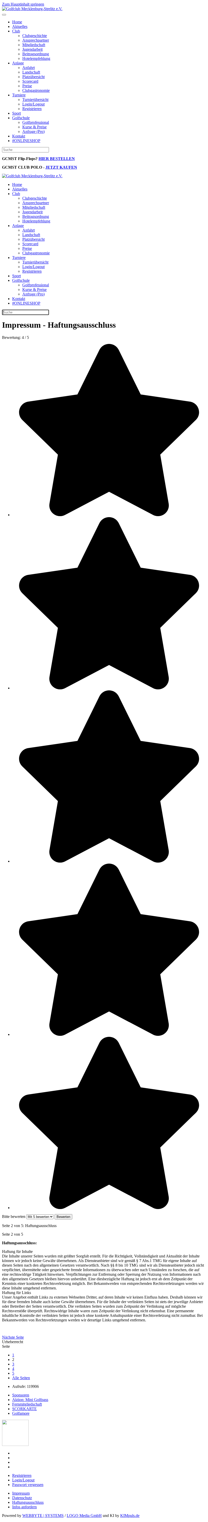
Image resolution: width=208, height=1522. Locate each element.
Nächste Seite (13, 1337)
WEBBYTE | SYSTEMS (43, 1515)
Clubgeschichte (34, 35)
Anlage (18, 63)
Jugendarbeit (32, 49)
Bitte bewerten (13, 1216)
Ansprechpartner (35, 40)
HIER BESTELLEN (57, 158)
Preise (27, 86)
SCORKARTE (24, 1409)
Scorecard (30, 81)
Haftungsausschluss (28, 1502)
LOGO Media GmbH (84, 1515)
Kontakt (18, 136)
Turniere (19, 95)
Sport (16, 113)
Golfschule (21, 118)
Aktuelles (19, 26)
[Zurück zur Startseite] (32, 9)
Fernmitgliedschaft (27, 1404)
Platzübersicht (33, 77)
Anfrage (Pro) (33, 131)
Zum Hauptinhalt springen (23, 4)
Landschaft (31, 72)
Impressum (21, 1493)
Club (16, 31)
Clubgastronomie (36, 90)
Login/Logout (33, 104)
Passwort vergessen (27, 1484)
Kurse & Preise (34, 127)
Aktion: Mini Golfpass (30, 1399)
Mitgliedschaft (33, 45)
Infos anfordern (24, 1507)
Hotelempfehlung (36, 58)
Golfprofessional (35, 122)
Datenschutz (22, 1498)
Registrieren (32, 109)
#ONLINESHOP (26, 140)
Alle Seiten (21, 1378)
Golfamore (20, 1413)
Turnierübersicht (35, 99)
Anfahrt (28, 67)
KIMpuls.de (130, 1515)
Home (17, 22)
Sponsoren (20, 1395)
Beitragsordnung (35, 54)
